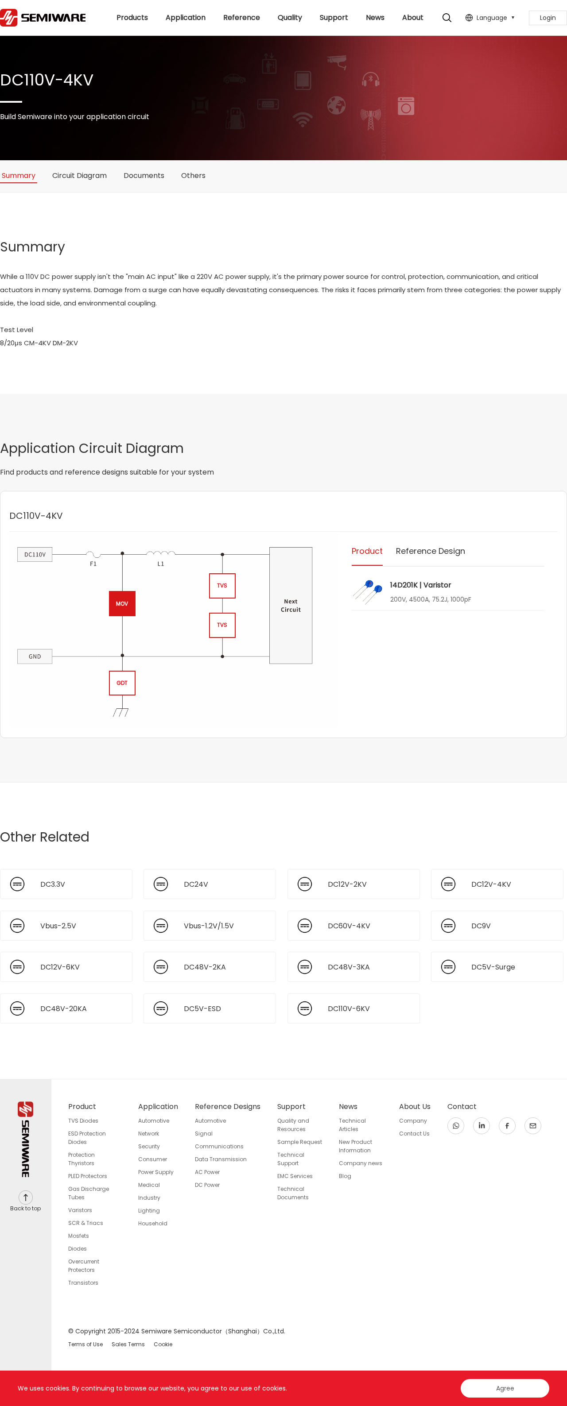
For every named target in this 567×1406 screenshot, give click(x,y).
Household (152, 1223)
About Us (412, 23)
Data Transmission (221, 1159)
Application (186, 17)
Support (334, 17)
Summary (18, 175)
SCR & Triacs (85, 1223)
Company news (360, 1163)
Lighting (149, 1210)
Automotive (153, 1120)
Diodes (77, 1248)
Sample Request (299, 1142)
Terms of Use (85, 1344)
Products (132, 17)
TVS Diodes (83, 1120)
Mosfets (78, 1236)
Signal (204, 1133)
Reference (241, 17)
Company (413, 1120)
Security (149, 1146)
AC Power (207, 1172)
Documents (144, 175)
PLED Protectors (87, 1176)
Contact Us (414, 1133)
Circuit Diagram (79, 175)
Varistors (80, 1210)
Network (148, 1133)
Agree (505, 1388)
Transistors (83, 1282)
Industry (149, 1197)
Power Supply (156, 1172)
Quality (290, 17)
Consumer (152, 1159)
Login (548, 17)
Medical (149, 1185)
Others (193, 175)
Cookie (163, 1344)
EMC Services (295, 1176)
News (375, 17)
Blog (345, 1176)
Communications (219, 1146)
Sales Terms (128, 1344)
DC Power (207, 1185)
